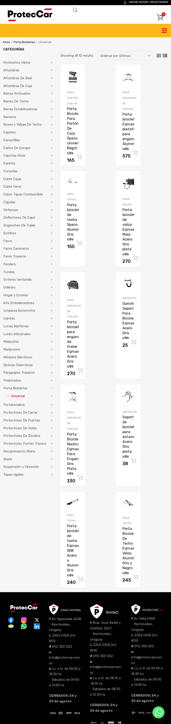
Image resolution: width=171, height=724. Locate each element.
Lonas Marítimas (16, 326)
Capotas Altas (14, 156)
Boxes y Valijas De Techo (22, 124)
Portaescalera (13, 405)
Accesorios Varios (17, 62)
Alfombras (11, 70)
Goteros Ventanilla (17, 280)
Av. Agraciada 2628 (66, 619)
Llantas (9, 318)
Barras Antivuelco (16, 93)
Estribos (9, 233)
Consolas (10, 171)
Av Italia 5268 (144, 618)
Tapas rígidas (13, 475)
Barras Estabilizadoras (20, 109)
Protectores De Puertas (21, 420)
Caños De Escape (16, 148)
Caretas (9, 163)
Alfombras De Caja (17, 86)
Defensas (10, 210)
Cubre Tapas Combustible (23, 194)
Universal (18, 396)
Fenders (9, 264)
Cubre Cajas (12, 179)
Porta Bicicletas (24, 42)
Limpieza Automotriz (19, 311)
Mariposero (11, 349)
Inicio (6, 42)
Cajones (9, 132)
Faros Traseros (14, 256)
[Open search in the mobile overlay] (117, 10)
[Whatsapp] (159, 712)
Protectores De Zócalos (21, 436)
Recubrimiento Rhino (19, 451)
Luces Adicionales (17, 334)
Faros (7, 241)
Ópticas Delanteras (18, 365)
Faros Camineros (16, 249)
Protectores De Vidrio (20, 428)
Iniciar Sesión (138, 2)
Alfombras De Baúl (17, 78)
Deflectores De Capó (19, 218)
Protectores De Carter (20, 413)
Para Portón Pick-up (72, 98)
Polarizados (12, 380)
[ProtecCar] (30, 20)
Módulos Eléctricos (17, 357)
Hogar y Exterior (15, 295)
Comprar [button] (79, 157)
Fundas (9, 272)
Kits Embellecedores (18, 303)
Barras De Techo (16, 101)
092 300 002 (62, 647)
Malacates (11, 342)
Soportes (129, 298)
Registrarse (159, 2)
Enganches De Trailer (19, 225)
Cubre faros (12, 187)
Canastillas (11, 140)
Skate (7, 459)
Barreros (9, 117)
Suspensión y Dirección (21, 467)
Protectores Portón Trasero (24, 444)
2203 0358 (60, 635)
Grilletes (9, 287)
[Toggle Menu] (165, 30)
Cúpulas (9, 202)
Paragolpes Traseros (19, 373)
